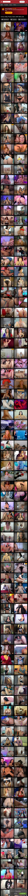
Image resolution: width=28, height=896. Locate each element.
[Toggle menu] (1, 2)
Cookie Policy (18, 891)
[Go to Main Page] (8, 1)
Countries (14, 19)
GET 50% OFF (8, 12)
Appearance (6, 19)
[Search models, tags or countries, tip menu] (26, 5)
